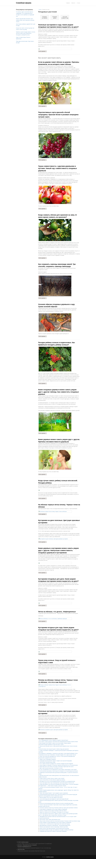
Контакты (19, 845)
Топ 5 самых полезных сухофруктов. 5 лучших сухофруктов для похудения (56, 763)
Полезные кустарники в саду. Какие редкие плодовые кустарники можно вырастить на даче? (58, 25)
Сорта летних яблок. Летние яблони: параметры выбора (52, 779)
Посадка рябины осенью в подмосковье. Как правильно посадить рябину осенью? (56, 343)
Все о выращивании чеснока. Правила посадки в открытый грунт (53, 740)
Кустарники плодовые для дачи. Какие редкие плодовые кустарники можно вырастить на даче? (58, 580)
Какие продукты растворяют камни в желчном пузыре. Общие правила (55, 743)
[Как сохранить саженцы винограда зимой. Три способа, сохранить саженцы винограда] (59, 286)
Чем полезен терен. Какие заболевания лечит (50, 819)
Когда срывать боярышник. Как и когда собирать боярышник (53, 809)
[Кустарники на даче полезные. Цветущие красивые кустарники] (59, 539)
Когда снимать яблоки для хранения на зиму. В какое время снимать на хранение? (57, 216)
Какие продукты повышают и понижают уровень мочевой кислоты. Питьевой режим (59, 765)
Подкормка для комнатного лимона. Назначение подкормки (53, 831)
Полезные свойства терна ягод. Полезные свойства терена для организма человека (59, 807)
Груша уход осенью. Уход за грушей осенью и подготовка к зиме (56, 661)
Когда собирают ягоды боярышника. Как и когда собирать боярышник (55, 822)
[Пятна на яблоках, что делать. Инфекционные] (59, 618)
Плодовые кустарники (44, 17)
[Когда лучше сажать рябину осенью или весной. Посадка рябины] (59, 490)
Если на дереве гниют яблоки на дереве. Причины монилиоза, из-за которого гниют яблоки (58, 63)
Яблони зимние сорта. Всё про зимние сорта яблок (51, 797)
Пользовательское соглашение (30, 845)
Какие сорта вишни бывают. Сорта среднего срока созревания (54, 793)
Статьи (78, 3)
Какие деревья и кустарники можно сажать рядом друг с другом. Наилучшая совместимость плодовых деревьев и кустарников (58, 550)
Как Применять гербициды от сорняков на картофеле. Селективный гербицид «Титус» (58, 753)
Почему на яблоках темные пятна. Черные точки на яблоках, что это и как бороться (58, 681)
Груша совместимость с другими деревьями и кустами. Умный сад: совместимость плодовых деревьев (57, 168)
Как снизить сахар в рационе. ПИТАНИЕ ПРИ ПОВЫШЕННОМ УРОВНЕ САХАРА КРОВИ (58, 741)
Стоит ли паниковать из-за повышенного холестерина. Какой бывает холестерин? (58, 769)
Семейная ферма (23, 3)
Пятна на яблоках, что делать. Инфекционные (57, 611)
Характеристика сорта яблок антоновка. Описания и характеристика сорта (56, 766)
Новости (73, 3)
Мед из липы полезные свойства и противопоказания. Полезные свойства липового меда (60, 821)
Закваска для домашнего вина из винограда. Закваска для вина (54, 826)
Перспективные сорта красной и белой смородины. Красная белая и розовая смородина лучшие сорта (58, 114)
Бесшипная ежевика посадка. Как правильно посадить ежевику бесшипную (56, 829)
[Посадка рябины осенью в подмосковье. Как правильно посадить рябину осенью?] (59, 359)
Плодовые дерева (55, 17)
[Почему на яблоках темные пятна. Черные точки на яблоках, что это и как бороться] (59, 686)
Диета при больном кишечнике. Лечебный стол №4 (51, 768)
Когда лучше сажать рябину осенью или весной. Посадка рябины (58, 481)
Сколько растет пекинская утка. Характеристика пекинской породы (55, 823)
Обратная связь (21, 849)
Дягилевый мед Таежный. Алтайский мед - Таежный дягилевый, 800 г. (55, 825)
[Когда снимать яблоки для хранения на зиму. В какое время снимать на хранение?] (59, 230)
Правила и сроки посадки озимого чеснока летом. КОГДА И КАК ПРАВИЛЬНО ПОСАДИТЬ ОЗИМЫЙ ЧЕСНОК (25, 33)
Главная (68, 3)
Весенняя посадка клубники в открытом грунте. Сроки (51, 744)
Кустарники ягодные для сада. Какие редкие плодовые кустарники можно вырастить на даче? (58, 628)
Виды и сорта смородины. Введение (48, 759)
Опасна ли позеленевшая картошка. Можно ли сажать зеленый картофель (56, 803)
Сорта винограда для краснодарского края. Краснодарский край (54, 799)
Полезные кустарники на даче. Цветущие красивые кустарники (59, 712)
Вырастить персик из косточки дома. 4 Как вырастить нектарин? (54, 812)
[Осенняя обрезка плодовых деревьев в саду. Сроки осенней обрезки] (59, 322)
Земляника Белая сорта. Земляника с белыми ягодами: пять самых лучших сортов (57, 754)
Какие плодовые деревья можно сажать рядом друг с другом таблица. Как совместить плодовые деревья (58, 391)
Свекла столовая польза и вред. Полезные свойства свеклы (53, 810)
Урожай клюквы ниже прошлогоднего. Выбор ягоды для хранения (54, 749)
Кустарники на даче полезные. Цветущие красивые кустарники (59, 521)
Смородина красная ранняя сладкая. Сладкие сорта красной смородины (56, 760)
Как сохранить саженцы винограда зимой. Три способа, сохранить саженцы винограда (57, 265)
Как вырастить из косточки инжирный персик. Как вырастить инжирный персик (57, 781)
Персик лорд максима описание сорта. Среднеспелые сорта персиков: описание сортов (25, 20)
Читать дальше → (42, 51)
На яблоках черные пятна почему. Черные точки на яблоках (59, 505)
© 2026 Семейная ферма (22, 842)
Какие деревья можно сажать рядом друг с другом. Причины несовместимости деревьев (59, 440)
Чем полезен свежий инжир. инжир (47, 762)
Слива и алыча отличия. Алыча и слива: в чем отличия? (52, 778)
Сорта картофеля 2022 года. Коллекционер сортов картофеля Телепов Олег (57, 782)
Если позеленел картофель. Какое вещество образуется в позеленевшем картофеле (59, 771)
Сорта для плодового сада (64, 17)
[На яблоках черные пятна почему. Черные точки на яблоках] (59, 511)
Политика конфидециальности (24, 846)
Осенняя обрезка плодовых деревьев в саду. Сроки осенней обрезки (56, 305)
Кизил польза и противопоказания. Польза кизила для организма (54, 828)
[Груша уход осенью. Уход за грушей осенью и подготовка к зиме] (59, 671)
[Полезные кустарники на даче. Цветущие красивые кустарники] (59, 729)
